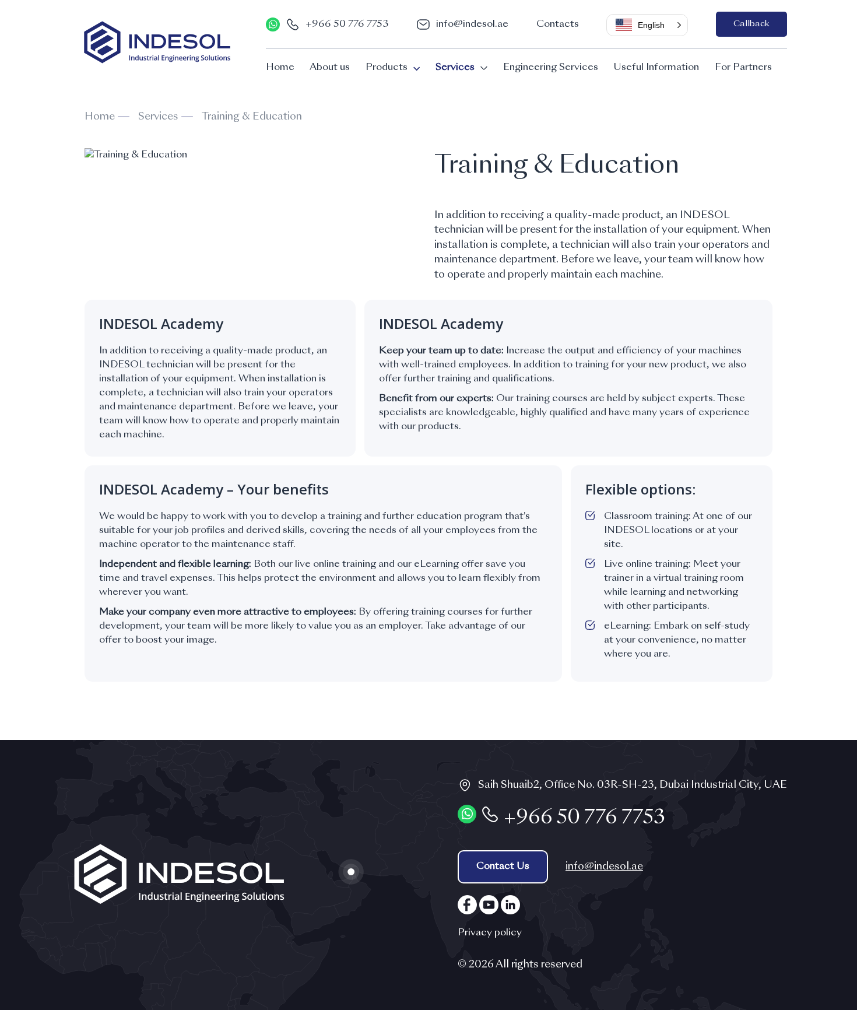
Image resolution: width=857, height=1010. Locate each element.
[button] (647, 25)
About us (330, 67)
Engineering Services (550, 67)
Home (280, 67)
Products (387, 67)
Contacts (557, 24)
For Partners (743, 67)
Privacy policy (490, 933)
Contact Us (502, 866)
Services (455, 67)
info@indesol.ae (472, 24)
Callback (751, 24)
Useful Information (656, 67)
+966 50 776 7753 (346, 24)
